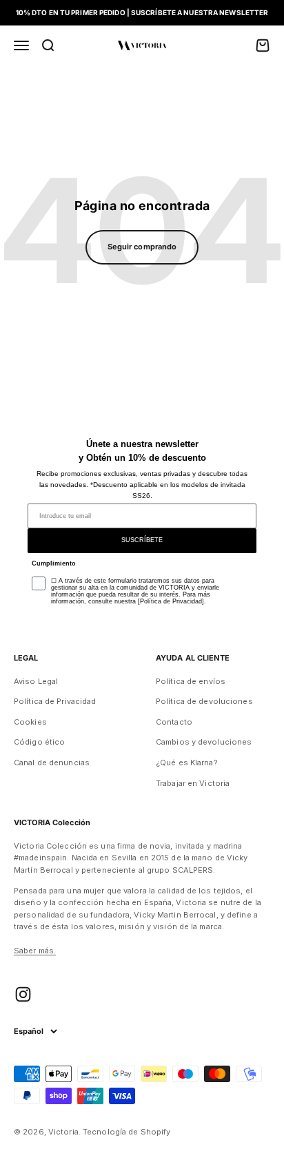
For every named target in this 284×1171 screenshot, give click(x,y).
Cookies (30, 722)
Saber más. (35, 950)
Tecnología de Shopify (126, 1132)
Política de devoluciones (204, 701)
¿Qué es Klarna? (187, 762)
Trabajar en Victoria (193, 783)
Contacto (174, 722)
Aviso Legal (36, 681)
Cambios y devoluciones (204, 742)
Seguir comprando (142, 246)
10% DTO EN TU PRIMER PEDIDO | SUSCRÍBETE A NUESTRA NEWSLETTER (142, 12)
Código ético (39, 742)
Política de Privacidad (55, 701)
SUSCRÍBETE (142, 540)
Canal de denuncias (52, 762)
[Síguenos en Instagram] (23, 994)
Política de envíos (190, 681)
